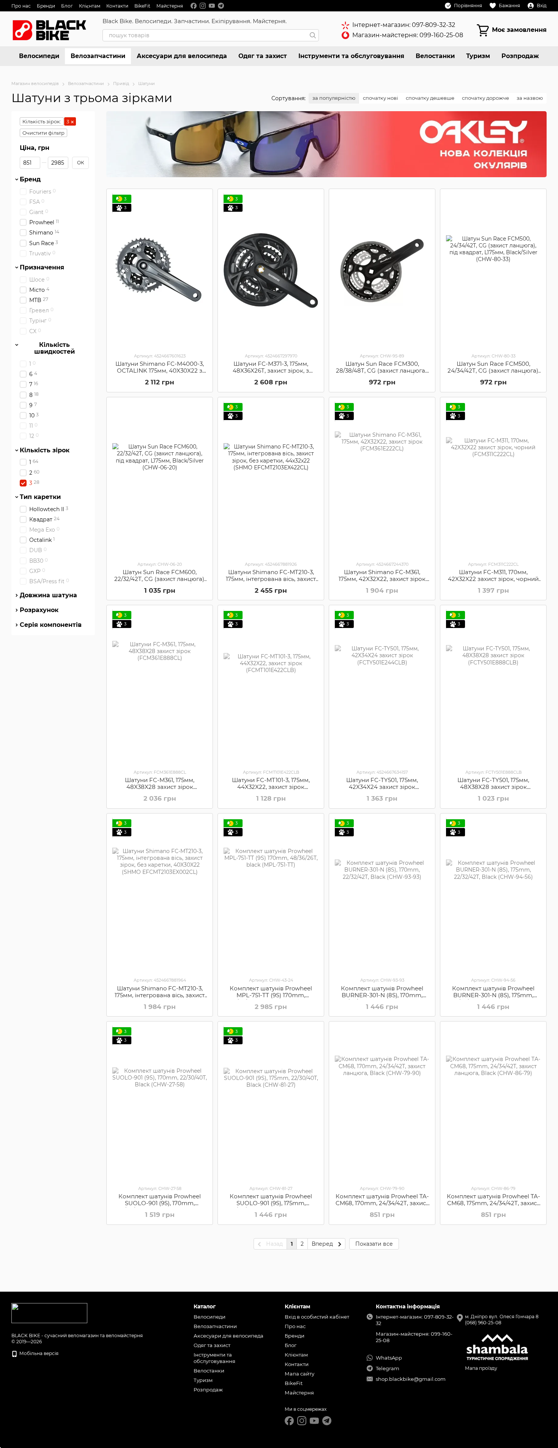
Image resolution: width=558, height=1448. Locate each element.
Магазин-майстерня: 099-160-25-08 (407, 35)
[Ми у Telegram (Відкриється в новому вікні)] (221, 6)
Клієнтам (89, 6)
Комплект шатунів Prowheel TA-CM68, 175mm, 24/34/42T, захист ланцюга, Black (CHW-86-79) (493, 1203)
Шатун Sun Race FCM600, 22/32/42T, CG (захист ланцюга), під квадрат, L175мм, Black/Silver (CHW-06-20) (159, 582)
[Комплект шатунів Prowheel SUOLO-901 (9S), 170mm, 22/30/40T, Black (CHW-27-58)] (159, 1103)
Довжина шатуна (48, 595)
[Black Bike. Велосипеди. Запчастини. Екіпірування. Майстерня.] (49, 1313)
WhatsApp (389, 1358)
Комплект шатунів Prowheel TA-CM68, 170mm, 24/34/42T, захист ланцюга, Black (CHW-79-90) (382, 1203)
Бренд (30, 179)
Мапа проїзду (481, 1368)
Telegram (387, 1368)
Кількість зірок (44, 450)
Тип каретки (40, 497)
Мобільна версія (38, 1353)
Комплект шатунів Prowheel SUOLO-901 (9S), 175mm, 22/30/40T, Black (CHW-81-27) (271, 1203)
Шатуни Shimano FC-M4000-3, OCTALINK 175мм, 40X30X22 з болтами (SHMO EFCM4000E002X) (159, 374)
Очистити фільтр (43, 133)
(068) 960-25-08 (483, 1322)
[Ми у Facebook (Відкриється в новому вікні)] (194, 6)
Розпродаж (520, 56)
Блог (67, 6)
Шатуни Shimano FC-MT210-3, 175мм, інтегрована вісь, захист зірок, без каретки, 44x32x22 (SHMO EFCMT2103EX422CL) (271, 582)
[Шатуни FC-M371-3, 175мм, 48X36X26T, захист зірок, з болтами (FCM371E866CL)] (271, 270)
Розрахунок (39, 610)
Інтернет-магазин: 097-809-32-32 (403, 24)
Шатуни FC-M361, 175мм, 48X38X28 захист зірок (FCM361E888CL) (159, 786)
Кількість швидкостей (54, 348)
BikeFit (142, 6)
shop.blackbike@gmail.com (411, 1379)
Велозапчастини (98, 56)
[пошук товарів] (313, 35)
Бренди (46, 6)
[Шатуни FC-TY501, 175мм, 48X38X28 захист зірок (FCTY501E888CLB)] (493, 687)
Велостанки (435, 56)
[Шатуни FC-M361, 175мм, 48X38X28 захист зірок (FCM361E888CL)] (159, 687)
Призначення (42, 267)
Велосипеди (39, 56)
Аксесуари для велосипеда (182, 56)
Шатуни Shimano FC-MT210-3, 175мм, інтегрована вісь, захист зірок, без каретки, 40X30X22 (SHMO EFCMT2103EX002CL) (160, 998)
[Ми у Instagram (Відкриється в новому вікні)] (203, 6)
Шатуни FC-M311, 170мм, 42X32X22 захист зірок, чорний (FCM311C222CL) (493, 578)
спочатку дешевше (430, 98)
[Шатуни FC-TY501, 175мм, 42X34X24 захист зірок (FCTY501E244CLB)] (382, 687)
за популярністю (333, 98)
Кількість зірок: (41, 121)
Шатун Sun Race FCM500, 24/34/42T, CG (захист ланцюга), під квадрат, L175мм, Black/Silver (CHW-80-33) (493, 374)
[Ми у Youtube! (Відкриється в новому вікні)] (212, 6)
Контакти (117, 6)
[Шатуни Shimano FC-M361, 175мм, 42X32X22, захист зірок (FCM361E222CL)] (382, 479)
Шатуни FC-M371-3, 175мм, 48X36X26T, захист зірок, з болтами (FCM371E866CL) (271, 370)
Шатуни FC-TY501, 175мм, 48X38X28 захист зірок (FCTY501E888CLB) (493, 786)
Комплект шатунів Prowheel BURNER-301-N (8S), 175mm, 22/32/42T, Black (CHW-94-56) (493, 995)
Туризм (478, 56)
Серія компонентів (51, 625)
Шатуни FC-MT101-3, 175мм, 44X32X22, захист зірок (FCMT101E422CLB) (271, 786)
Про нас (21, 6)
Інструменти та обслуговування (351, 56)
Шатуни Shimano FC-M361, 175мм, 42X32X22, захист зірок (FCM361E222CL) (382, 578)
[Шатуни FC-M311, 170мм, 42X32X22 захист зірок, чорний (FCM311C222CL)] (493, 479)
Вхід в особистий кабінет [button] (317, 1317)
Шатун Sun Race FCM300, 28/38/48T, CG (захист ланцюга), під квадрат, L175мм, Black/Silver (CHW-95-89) (382, 374)
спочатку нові (380, 98)
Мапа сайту (299, 1374)
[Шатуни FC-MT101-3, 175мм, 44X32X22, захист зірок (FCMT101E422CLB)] (271, 687)
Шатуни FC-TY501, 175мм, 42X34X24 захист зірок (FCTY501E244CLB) (382, 786)
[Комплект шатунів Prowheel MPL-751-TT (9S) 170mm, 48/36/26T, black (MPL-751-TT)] (271, 895)
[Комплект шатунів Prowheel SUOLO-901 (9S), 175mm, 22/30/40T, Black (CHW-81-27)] (271, 1103)
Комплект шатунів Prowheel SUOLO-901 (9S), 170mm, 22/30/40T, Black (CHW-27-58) (159, 1203)
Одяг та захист (262, 56)
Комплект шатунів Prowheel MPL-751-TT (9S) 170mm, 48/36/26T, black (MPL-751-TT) (271, 995)
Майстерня (169, 6)
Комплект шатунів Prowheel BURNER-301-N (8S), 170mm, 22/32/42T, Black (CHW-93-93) (382, 995)
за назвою (530, 98)
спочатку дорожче (485, 98)
